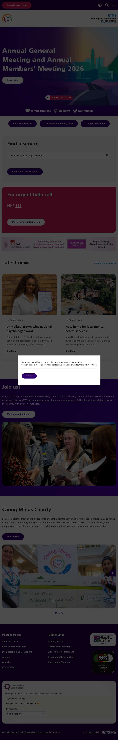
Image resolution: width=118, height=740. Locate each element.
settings (93, 365)
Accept (29, 376)
